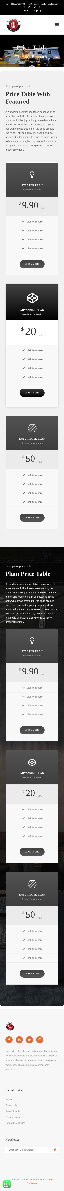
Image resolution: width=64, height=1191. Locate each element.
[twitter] (35, 7)
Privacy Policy (12, 1117)
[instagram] (39, 7)
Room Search (12, 1111)
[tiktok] (24, 7)
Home (8, 1099)
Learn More (32, 264)
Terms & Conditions (15, 1123)
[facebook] (29, 7)
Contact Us (11, 1105)
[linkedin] (19, 1039)
